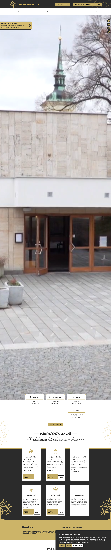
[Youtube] (108, 24)
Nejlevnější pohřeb (55, 457)
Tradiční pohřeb (31, 457)
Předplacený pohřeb (79, 457)
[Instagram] (108, 28)
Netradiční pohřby (31, 495)
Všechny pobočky (55, 424)
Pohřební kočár (55, 495)
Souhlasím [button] (62, 545)
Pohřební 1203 (79, 495)
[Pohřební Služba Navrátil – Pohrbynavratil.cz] (108, 31)
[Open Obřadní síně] (35, 12)
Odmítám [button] (69, 545)
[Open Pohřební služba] (23, 12)
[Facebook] (108, 20)
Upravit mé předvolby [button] (77, 545)
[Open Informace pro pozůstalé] (74, 12)
